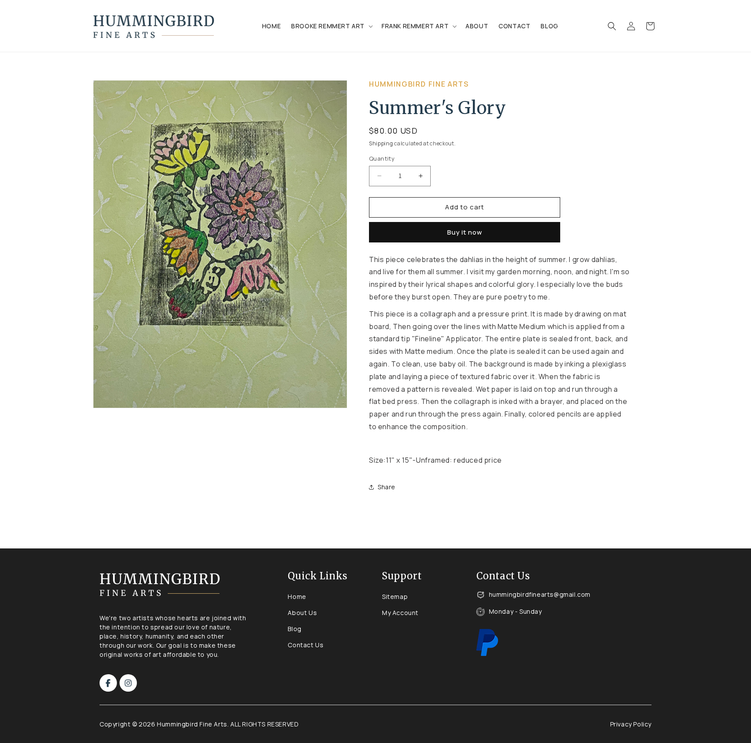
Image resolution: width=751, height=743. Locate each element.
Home (297, 596)
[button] (331, 26)
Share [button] (386, 487)
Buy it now (464, 232)
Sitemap (395, 596)
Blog (294, 629)
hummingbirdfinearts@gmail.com (540, 595)
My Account (400, 613)
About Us (302, 613)
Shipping (381, 143)
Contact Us (305, 645)
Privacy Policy (630, 724)
